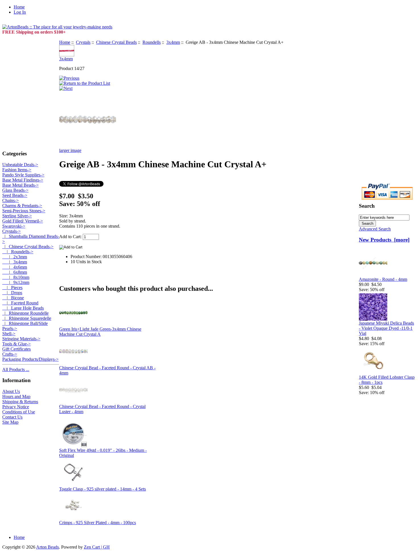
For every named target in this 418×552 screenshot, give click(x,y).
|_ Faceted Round (20, 302)
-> (11, 231)
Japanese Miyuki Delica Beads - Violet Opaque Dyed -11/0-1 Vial (386, 328)
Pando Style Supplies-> (23, 174)
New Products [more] (384, 240)
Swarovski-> (13, 226)
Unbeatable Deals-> (20, 164)
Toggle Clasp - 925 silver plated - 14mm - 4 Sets (102, 489)
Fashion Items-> (16, 169)
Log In (20, 12)
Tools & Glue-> (16, 343)
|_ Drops (12, 292)
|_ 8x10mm (15, 277)
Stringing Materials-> (21, 338)
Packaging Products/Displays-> (30, 359)
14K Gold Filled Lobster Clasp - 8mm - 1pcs (387, 380)
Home (19, 7)
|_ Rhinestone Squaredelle (26, 318)
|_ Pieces (12, 287)
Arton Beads (47, 547)
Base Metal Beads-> (20, 185)
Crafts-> (9, 354)
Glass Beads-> (15, 190)
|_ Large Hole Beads (23, 308)
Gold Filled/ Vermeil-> (22, 221)
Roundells (151, 42)
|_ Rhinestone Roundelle (25, 313)
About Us (11, 391)
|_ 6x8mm (14, 272)
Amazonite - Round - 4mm (383, 279)
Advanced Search (375, 228)
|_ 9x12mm (15, 282)
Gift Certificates (16, 349)
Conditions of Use (18, 411)
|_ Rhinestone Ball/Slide (25, 323)
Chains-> (10, 200)
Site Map (10, 422)
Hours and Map (16, 396)
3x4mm (173, 42)
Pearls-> (9, 328)
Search (367, 206)
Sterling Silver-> (17, 215)
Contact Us (12, 417)
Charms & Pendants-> (22, 205)
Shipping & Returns (20, 401)
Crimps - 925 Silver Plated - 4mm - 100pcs (97, 522)
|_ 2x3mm (14, 256)
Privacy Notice (15, 406)
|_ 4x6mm (14, 267)
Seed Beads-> (14, 195)
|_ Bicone (13, 297)
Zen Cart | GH (97, 547)
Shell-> (8, 333)
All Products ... (15, 369)
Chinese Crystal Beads (116, 42)
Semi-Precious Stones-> (23, 210)
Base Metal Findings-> (22, 180)
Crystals (83, 42)
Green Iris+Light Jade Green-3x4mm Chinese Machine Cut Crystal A (100, 332)
